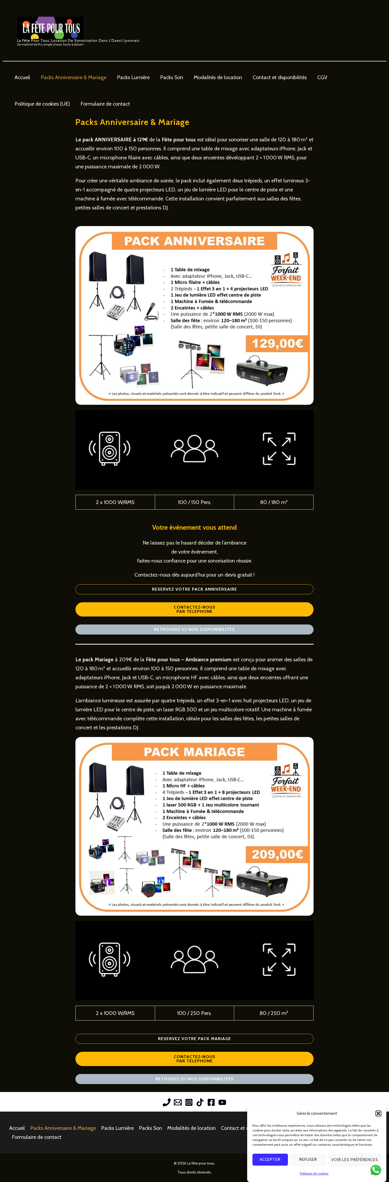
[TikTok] (200, 1102)
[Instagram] (189, 1102)
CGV (322, 77)
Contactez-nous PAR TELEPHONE (194, 609)
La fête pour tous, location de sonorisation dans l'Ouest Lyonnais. (79, 40)
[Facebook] (211, 1102)
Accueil (22, 77)
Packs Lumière (133, 77)
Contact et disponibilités (280, 77)
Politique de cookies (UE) (42, 104)
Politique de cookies (314, 1173)
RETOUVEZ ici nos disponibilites (195, 1078)
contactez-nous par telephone (194, 1058)
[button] (378, 1113)
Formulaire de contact (105, 104)
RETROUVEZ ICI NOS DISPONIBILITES (194, 629)
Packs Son (171, 77)
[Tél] (167, 1102)
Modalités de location (218, 77)
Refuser (308, 1159)
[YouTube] (222, 1102)
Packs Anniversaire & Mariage (73, 77)
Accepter (270, 1159)
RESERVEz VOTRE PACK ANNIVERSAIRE (194, 589)
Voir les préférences (354, 1159)
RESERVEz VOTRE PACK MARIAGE (194, 1038)
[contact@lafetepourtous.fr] (178, 1102)
